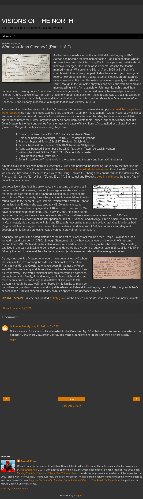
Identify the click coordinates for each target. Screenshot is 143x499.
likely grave (59, 298)
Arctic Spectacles (27, 469)
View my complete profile (14, 488)
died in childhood (107, 176)
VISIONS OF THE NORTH (37, 20)
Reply (13, 339)
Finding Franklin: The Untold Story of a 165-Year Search (48, 473)
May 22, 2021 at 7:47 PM (45, 326)
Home (71, 399)
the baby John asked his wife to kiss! (86, 169)
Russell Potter (29, 461)
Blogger (78, 495)
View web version (71, 405)
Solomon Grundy (20, 326)
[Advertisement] (71, 9)
